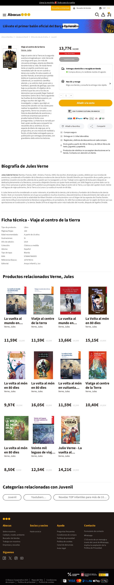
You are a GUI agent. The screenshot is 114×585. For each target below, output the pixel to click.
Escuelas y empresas (60, 8)
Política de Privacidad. (93, 548)
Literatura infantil (22, 37)
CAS (108, 8)
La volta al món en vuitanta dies (70, 387)
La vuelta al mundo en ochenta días (14, 323)
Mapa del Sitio (37, 580)
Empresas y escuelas (11, 545)
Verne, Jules (26, 50)
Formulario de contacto (94, 531)
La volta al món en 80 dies (15, 385)
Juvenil (53, 37)
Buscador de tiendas (11, 538)
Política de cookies (64, 541)
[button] (103, 15)
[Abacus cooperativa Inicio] (20, 16)
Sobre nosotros (9, 531)
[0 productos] (109, 15)
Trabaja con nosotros (11, 541)
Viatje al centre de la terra (42, 320)
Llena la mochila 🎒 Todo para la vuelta (57, 2)
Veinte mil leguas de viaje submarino (42, 452)
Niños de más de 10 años (40, 37)
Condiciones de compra (66, 535)
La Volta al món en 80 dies (97, 320)
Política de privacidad (66, 538)
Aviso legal (61, 548)
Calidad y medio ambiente (13, 535)
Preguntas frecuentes (66, 531)
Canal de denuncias (65, 545)
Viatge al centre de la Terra (97, 385)
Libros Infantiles (7, 37)
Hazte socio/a (35, 531)
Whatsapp (88, 535)
